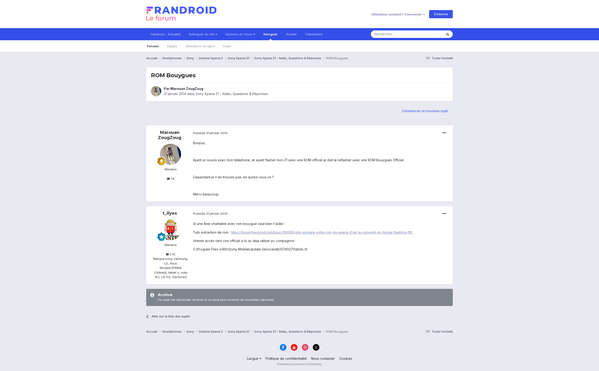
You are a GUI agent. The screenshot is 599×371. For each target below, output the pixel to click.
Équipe (172, 46)
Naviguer (270, 34)
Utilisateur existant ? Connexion (397, 14)
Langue (253, 358)
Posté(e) (210, 133)
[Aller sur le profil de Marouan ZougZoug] (156, 91)
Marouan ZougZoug (186, 89)
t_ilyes (170, 213)
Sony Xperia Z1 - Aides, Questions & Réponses (232, 94)
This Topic (428, 34)
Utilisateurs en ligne (200, 46)
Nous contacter (323, 358)
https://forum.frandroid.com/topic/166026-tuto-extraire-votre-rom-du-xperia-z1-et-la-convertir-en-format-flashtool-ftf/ (322, 232)
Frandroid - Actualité (165, 34)
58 (172, 178)
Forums (153, 46)
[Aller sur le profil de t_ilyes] (170, 229)
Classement (313, 34)
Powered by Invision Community (299, 364)
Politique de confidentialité (286, 358)
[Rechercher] (447, 34)
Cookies (345, 358)
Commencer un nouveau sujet (425, 111)
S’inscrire (441, 14)
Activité (291, 34)
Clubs (227, 46)
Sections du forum (239, 34)
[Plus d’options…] (444, 133)
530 (172, 254)
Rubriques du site (202, 34)
